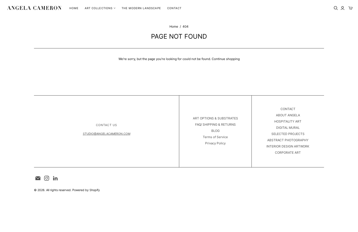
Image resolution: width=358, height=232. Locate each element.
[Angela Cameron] (34, 8)
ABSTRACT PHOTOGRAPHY (287, 140)
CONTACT (174, 8)
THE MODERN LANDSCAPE (141, 8)
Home (173, 26)
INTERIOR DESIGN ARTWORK (287, 146)
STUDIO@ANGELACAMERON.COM (106, 133)
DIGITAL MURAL (288, 128)
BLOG (215, 131)
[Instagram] (46, 178)
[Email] (37, 178)
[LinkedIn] (55, 178)
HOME (74, 8)
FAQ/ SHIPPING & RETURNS (215, 124)
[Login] (342, 8)
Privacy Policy (215, 143)
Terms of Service (215, 137)
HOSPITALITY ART (287, 121)
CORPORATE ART (288, 153)
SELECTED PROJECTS (288, 134)
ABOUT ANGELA (288, 115)
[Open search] (336, 8)
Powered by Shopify (86, 190)
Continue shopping (226, 59)
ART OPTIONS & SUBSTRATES (215, 118)
